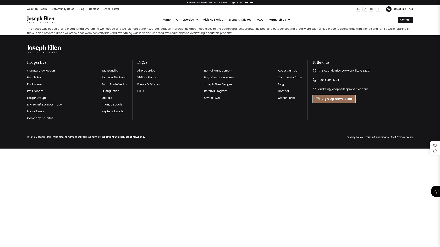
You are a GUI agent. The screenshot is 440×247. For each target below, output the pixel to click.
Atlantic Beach (112, 104)
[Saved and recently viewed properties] (435, 148)
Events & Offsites (240, 19)
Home (166, 19)
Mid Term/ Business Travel (45, 104)
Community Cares (63, 9)
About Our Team (37, 9)
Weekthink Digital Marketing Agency (123, 137)
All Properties (185, 19)
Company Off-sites (40, 118)
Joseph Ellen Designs (218, 84)
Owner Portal (111, 9)
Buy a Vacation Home (219, 77)
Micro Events (35, 111)
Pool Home (34, 84)
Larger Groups (36, 98)
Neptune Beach (112, 111)
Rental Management (218, 70)
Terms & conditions (377, 137)
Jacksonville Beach (115, 77)
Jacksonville (110, 70)
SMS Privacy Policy (402, 137)
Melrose (107, 98)
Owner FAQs (212, 98)
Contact (94, 9)
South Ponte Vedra (114, 84)
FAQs (260, 19)
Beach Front (35, 77)
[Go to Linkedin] (378, 9)
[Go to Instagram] (364, 9)
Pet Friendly (35, 91)
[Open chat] (435, 191)
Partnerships (277, 19)
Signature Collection (41, 70)
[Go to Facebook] (358, 9)
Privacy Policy (355, 137)
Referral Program (215, 91)
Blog (81, 9)
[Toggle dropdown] (197, 19)
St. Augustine (110, 91)
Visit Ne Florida (213, 19)
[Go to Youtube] (371, 9)
